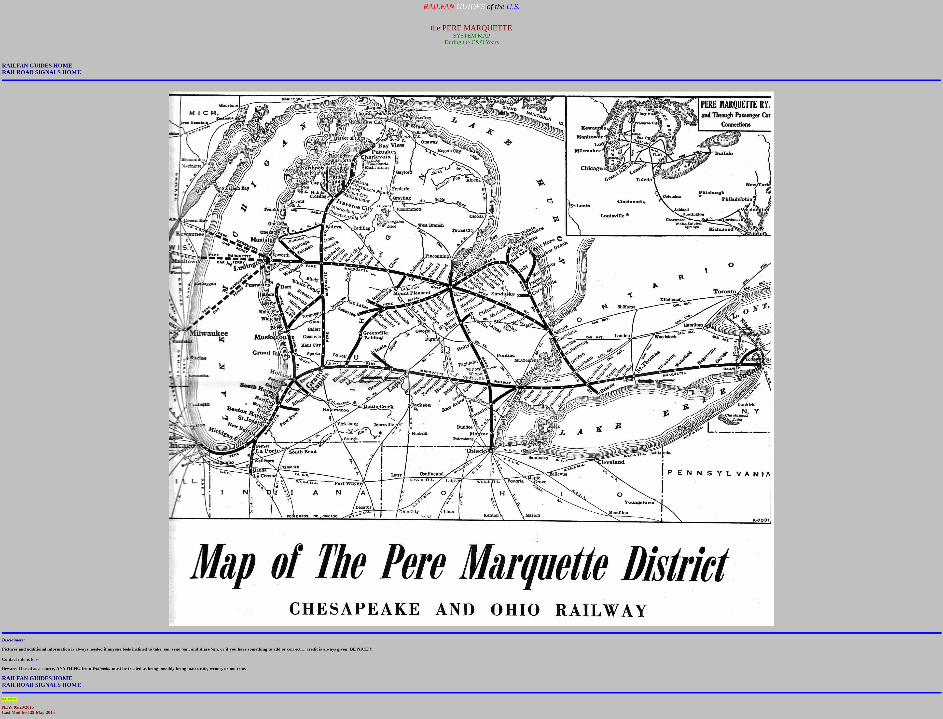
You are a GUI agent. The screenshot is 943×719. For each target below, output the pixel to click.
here (35, 659)
